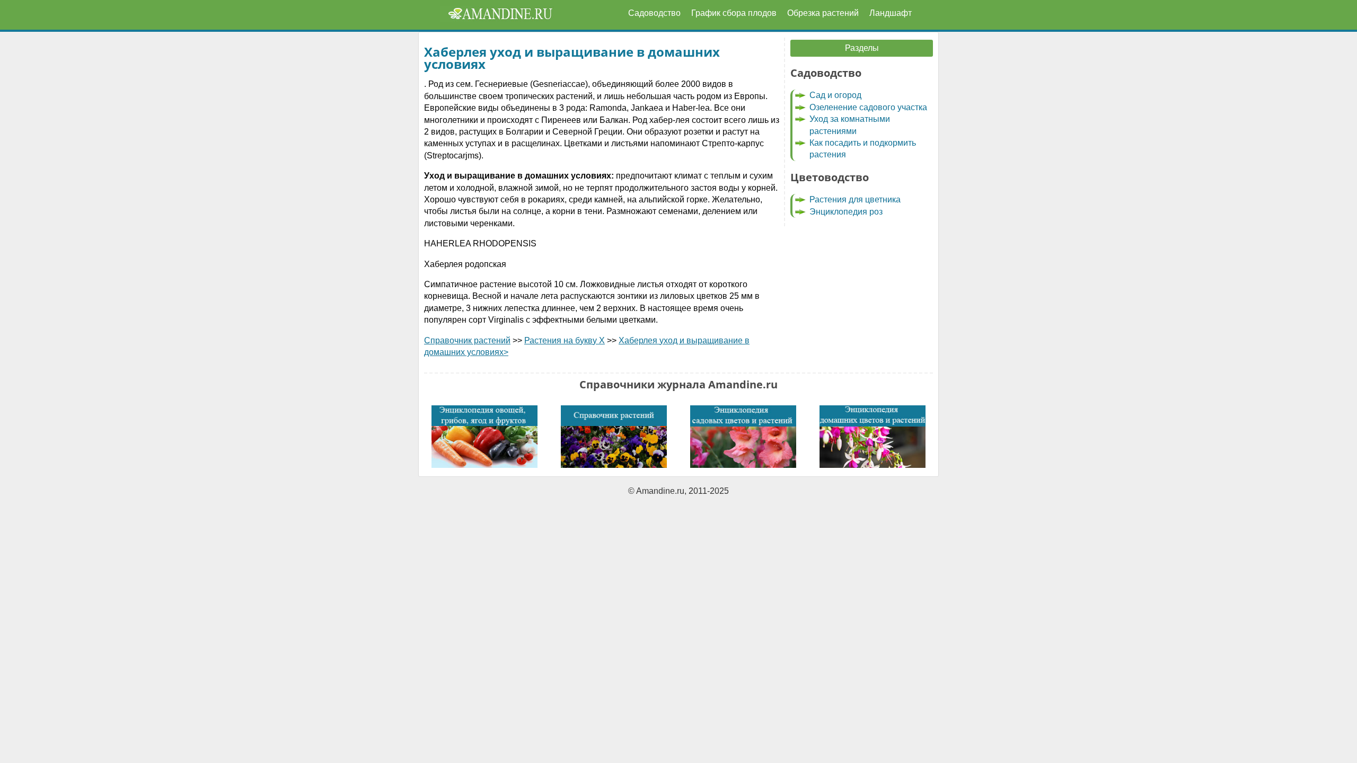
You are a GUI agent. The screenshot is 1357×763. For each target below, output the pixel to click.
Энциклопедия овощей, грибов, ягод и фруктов (484, 436)
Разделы (862, 47)
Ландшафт (890, 12)
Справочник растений (467, 340)
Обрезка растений (823, 12)
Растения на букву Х (564, 340)
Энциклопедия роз (846, 211)
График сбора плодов (734, 12)
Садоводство (654, 12)
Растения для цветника (855, 199)
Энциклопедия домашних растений (872, 436)
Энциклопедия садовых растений (743, 436)
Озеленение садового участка (868, 107)
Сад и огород (835, 95)
